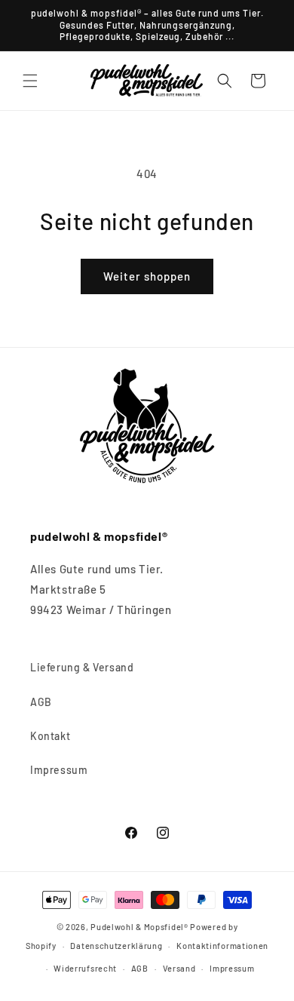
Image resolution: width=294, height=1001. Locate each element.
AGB (41, 701)
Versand (179, 968)
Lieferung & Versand (81, 667)
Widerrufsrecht (85, 968)
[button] (30, 80)
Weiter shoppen (147, 276)
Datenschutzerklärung (116, 945)
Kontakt (50, 735)
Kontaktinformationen (222, 945)
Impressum (58, 769)
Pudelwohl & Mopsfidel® (139, 927)
